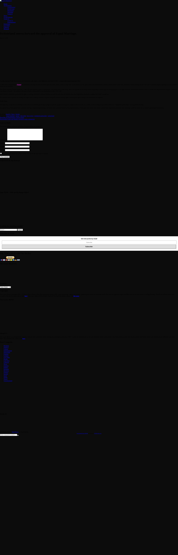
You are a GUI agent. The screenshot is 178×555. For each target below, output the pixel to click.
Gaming (6, 356)
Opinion (6, 366)
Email (2, 146)
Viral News (15, 432)
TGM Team (10, 9)
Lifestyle (6, 27)
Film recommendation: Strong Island (12, 117)
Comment (3, 140)
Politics (6, 367)
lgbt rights (23, 116)
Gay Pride (7, 25)
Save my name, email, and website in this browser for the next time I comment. (25, 153)
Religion (6, 369)
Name (2, 143)
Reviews (6, 371)
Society (17, 114)
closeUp (8, 114)
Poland (19, 84)
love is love (30, 116)
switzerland (51, 116)
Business (6, 346)
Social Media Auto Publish (82, 433)
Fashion (6, 354)
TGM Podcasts (8, 17)
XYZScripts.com (97, 433)
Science (6, 372)
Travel (5, 379)
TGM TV (6, 19)
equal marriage (10, 116)
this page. (76, 296)
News (5, 15)
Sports (5, 377)
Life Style (6, 361)
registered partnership (40, 116)
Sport (5, 376)
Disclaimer (10, 10)
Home (5, 4)
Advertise (10, 12)
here (26, 296)
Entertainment (11, 22)
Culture (6, 349)
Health (6, 359)
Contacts (10, 14)
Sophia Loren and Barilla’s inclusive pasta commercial (17, 119)
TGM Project (7, 5)
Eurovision (7, 24)
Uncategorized (8, 381)
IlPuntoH (6, 29)
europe (18, 116)
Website (2, 150)
